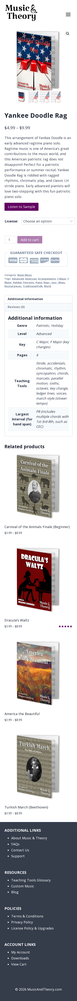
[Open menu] (68, 14)
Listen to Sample (21, 206)
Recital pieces (12, 286)
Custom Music (22, 886)
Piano (39, 282)
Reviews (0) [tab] (16, 307)
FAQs (15, 844)
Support (18, 856)
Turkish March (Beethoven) (26, 807)
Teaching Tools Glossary (31, 880)
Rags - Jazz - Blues (54, 282)
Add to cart (30, 239)
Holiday (17, 282)
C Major (61, 278)
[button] (67, 33)
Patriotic (28, 282)
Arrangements (47, 278)
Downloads (20, 958)
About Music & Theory (29, 838)
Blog (15, 892)
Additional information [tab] (25, 299)
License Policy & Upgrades (32, 928)
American (31, 278)
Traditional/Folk (33, 286)
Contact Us (20, 850)
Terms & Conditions (27, 916)
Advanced (18, 278)
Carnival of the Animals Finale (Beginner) (37, 527)
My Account (20, 952)
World (47, 286)
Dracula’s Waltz (16, 620)
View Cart (19, 964)
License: (11, 221)
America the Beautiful (22, 714)
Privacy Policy (22, 922)
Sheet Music (24, 275)
